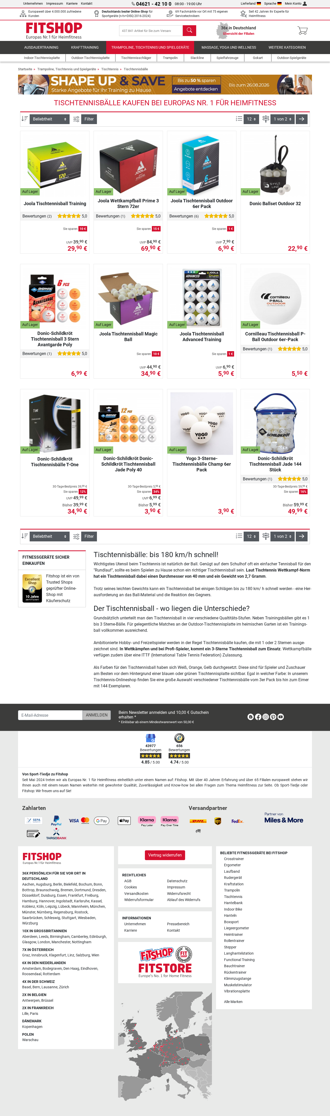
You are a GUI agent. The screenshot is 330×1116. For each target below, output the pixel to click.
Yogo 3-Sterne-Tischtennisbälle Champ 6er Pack (201, 464)
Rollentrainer (234, 941)
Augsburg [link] (44, 884)
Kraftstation (234, 884)
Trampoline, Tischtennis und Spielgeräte (150, 47)
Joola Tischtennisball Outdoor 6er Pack (202, 203)
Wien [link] (95, 955)
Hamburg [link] (29, 901)
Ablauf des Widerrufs (183, 900)
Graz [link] (26, 955)
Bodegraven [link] (52, 968)
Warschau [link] (30, 1040)
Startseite (25, 69)
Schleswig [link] (52, 918)
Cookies (130, 887)
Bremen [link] (67, 890)
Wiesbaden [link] (86, 918)
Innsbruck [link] (39, 955)
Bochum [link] (85, 884)
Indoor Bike (233, 909)
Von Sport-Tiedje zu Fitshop (45, 774)
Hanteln (230, 915)
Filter (89, 119)
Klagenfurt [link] (57, 955)
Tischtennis (110, 69)
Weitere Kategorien (287, 47)
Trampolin (232, 890)
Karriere (72, 3)
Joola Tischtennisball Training (55, 203)
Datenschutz (177, 881)
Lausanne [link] (49, 987)
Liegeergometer (236, 928)
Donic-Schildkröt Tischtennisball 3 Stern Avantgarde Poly (55, 339)
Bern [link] (36, 987)
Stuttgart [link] (69, 918)
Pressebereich (178, 924)
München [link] (97, 906)
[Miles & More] (284, 817)
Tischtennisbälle (136, 69)
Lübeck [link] (64, 906)
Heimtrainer (233, 934)
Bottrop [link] (28, 890)
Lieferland (248, 3)
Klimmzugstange (237, 978)
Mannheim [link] (79, 906)
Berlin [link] (57, 884)
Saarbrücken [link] (32, 918)
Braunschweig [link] (47, 890)
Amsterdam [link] (31, 968)
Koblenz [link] (28, 906)
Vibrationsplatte (237, 991)
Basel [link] (26, 987)
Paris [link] (34, 1013)
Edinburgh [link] (97, 937)
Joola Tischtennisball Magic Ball (128, 336)
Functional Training (239, 960)
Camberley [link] (79, 937)
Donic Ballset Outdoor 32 (275, 203)
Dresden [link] (98, 890)
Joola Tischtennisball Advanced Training (202, 336)
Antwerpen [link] (31, 1000)
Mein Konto (293, 3)
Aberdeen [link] (29, 937)
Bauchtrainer (234, 966)
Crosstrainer (234, 859)
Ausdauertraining (41, 47)
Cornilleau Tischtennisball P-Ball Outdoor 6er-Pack (275, 336)
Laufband (232, 871)
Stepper (230, 947)
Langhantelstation (239, 953)
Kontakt (86, 3)
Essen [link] (62, 895)
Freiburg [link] (91, 895)
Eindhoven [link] (89, 968)
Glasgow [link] (29, 942)
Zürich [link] (64, 987)
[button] (302, 119)
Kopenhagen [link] (32, 1027)
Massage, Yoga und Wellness (229, 47)
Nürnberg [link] (44, 912)
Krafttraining (85, 47)
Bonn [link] (98, 884)
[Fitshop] (54, 30)
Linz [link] (71, 955)
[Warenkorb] (304, 30)
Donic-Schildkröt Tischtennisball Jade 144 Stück (275, 464)
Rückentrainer (235, 972)
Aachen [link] (28, 884)
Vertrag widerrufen (165, 855)
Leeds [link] (43, 937)
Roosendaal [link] (31, 974)
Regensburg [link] (63, 912)
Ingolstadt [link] (64, 901)
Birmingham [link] (60, 937)
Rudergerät (233, 878)
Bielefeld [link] (70, 884)
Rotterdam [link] (51, 974)
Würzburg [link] (30, 923)
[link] (32, 588)
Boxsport (231, 922)
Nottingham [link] (81, 942)
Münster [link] (28, 912)
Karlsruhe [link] (81, 901)
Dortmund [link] (83, 890)
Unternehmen (33, 3)
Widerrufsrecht (179, 894)
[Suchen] (189, 30)
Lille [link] (25, 1013)
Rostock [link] (81, 912)
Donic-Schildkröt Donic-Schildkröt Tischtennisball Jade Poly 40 (128, 464)
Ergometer (232, 865)
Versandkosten (136, 894)
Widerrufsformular (139, 900)
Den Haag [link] (71, 968)
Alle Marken (233, 1002)
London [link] (44, 942)
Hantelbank (233, 903)
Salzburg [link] (83, 955)
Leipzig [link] (51, 906)
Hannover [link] (46, 901)
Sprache (270, 3)
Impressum (54, 3)
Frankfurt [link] (75, 895)
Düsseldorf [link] (30, 895)
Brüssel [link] (47, 1000)
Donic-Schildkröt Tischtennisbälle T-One (55, 461)
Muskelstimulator (238, 985)
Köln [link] (40, 906)
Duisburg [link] (48, 895)
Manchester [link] (61, 942)
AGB (127, 881)
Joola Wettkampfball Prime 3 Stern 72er (128, 203)
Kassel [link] (96, 901)
